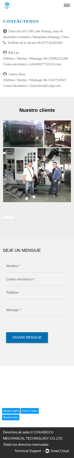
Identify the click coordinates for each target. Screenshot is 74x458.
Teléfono (12, 292)
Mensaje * (13, 310)
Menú (67, 5)
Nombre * (13, 266)
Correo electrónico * (20, 279)
